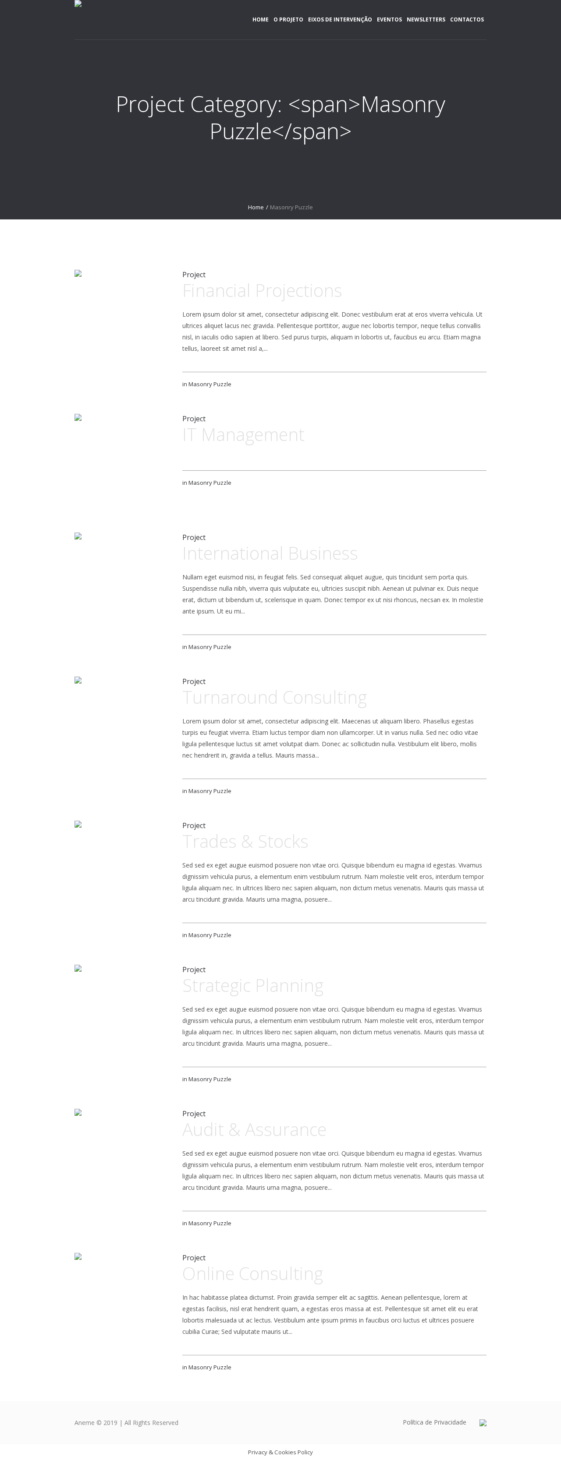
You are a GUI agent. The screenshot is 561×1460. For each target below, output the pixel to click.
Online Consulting (252, 1273)
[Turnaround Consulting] (122, 724)
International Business (270, 553)
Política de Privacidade (434, 1422)
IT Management (243, 434)
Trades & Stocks (245, 841)
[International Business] (122, 580)
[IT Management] (122, 461)
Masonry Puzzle (209, 384)
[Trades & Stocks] (122, 868)
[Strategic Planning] (122, 1012)
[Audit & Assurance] (122, 1156)
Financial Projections (262, 290)
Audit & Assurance (254, 1129)
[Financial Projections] (122, 317)
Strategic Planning (252, 985)
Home (256, 207)
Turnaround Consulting (274, 697)
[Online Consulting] (122, 1300)
